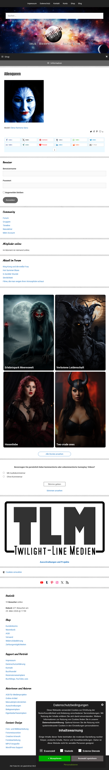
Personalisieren (71, 764)
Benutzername (9, 169)
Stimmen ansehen (54, 490)
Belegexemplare (13, 709)
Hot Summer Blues (11, 270)
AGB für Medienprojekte (16, 694)
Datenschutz (45, 3)
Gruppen (7, 222)
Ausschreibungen (13, 706)
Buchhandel (11, 671)
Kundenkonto (12, 626)
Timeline (6, 225)
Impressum (32, 3)
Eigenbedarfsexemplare (16, 713)
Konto (65, 3)
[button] (12, 140)
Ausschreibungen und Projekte (54, 562)
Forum (6, 218)
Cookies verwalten (14, 572)
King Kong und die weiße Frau (16, 266)
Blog (80, 3)
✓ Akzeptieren (54, 758)
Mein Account (9, 233)
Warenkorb (10, 630)
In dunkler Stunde (10, 274)
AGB (8, 633)
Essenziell (49, 751)
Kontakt (56, 3)
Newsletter (7, 229)
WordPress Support (14, 747)
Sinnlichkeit (8, 278)
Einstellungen (78, 725)
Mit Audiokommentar (16, 473)
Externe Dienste (91, 751)
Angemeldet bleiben (14, 192)
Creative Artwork (13, 736)
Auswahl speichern (87, 758)
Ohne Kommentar (14, 477)
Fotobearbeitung (13, 740)
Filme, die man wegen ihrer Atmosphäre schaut (23, 281)
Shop (73, 3)
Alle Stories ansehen (54, 454)
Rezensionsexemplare (15, 675)
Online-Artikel (11, 698)
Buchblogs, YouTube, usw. (17, 679)
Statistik (68, 751)
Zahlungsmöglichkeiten (16, 644)
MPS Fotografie (12, 744)
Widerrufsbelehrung (14, 641)
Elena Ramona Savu (19, 128)
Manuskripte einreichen (16, 702)
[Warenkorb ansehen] (106, 56)
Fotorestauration (13, 733)
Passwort (7, 180)
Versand (9, 637)
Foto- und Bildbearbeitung (17, 729)
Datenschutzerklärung (15, 664)
